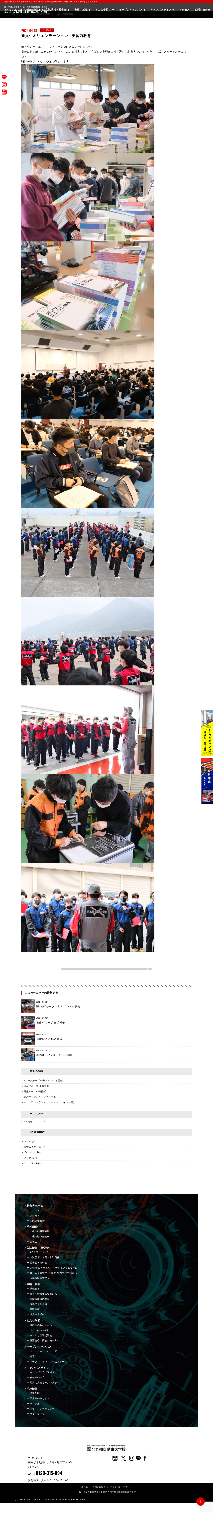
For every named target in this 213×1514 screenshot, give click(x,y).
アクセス (35, 1215)
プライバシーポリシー (42, 1408)
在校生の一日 (37, 1377)
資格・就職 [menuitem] (81, 9)
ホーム (84, 1487)
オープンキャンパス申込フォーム (48, 1361)
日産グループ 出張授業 (36, 1086)
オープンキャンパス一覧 (43, 1351)
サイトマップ (37, 1413)
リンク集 (35, 1403)
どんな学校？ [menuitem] (103, 9)
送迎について (37, 1356)
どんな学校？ (35, 1320)
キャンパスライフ (38, 1367)
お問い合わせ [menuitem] (203, 9)
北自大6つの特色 (39, 1330)
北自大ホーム (35, 1205)
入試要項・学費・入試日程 (45, 1257)
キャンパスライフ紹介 (42, 1372)
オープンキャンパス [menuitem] (131, 9)
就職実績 (35, 1309)
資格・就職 (34, 1284)
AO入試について (39, 1252)
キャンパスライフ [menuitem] (160, 9)
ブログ (27, 1157)
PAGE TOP (200, 1501)
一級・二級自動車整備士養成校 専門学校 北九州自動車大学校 (106, 1492)
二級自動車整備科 (40, 1236)
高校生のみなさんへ (41, 1325)
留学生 (33, 1241)
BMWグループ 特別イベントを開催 (43, 1080)
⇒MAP (36, 1466)
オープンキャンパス (39, 1346)
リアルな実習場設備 (41, 1335)
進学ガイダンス (32, 1147)
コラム (27, 1141)
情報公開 (35, 1393)
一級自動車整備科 (40, 1231)
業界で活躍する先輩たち (43, 1294)
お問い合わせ (37, 1220)
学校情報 (32, 1388)
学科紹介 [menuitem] (32, 9)
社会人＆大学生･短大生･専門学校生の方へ (53, 1273)
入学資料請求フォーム (42, 1278)
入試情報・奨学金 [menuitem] (56, 9)
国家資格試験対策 (40, 1299)
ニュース (29, 1163)
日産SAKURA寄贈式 (35, 1091)
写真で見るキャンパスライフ (46, 1382)
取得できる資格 (38, 1304)
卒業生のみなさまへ (41, 1398)
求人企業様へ (37, 1314)
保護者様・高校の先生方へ (45, 1340)
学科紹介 (32, 1226)
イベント (29, 1152)
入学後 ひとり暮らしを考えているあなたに (54, 1267)
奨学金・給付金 (38, 1262)
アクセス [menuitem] (184, 9)
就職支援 (35, 1288)
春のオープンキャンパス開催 (40, 1096)
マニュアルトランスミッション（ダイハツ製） (50, 1102)
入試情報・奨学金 (38, 1247)
